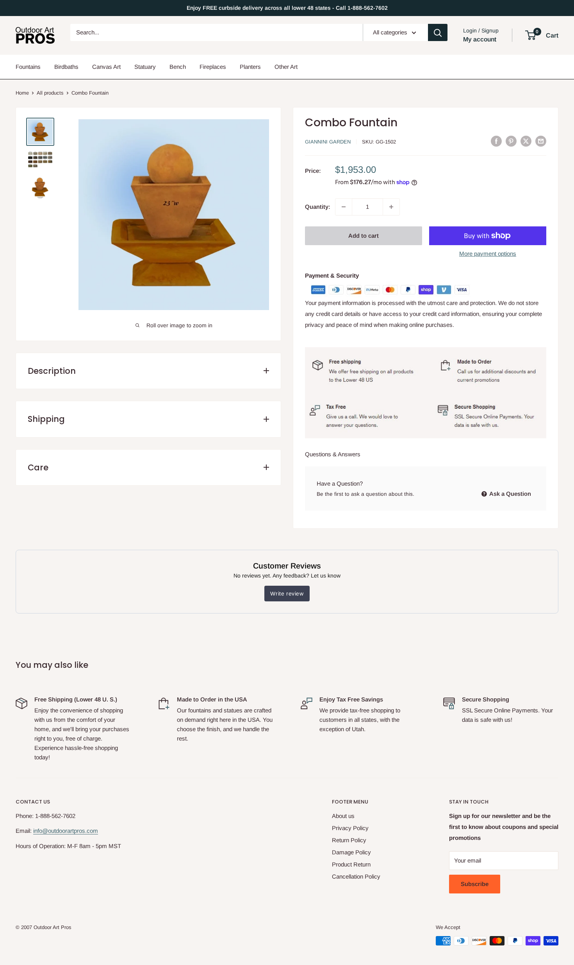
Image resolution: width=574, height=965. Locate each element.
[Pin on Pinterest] (511, 141)
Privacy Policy (350, 828)
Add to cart (363, 235)
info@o (42, 830)
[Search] (437, 32)
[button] (530, 35)
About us (343, 816)
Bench (177, 66)
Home (22, 93)
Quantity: (317, 206)
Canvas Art (106, 66)
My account (479, 39)
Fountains (28, 66)
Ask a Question (509, 493)
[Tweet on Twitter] (526, 141)
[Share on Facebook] (496, 141)
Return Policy (349, 840)
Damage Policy (351, 852)
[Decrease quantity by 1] (343, 207)
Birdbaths (66, 66)
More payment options (487, 253)
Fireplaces (213, 66)
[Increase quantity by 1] (391, 207)
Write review (286, 593)
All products (50, 93)
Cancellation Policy (356, 876)
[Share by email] (540, 141)
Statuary (145, 66)
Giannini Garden (328, 142)
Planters (250, 66)
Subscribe (474, 884)
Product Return (351, 864)
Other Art (286, 66)
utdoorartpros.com (74, 830)
